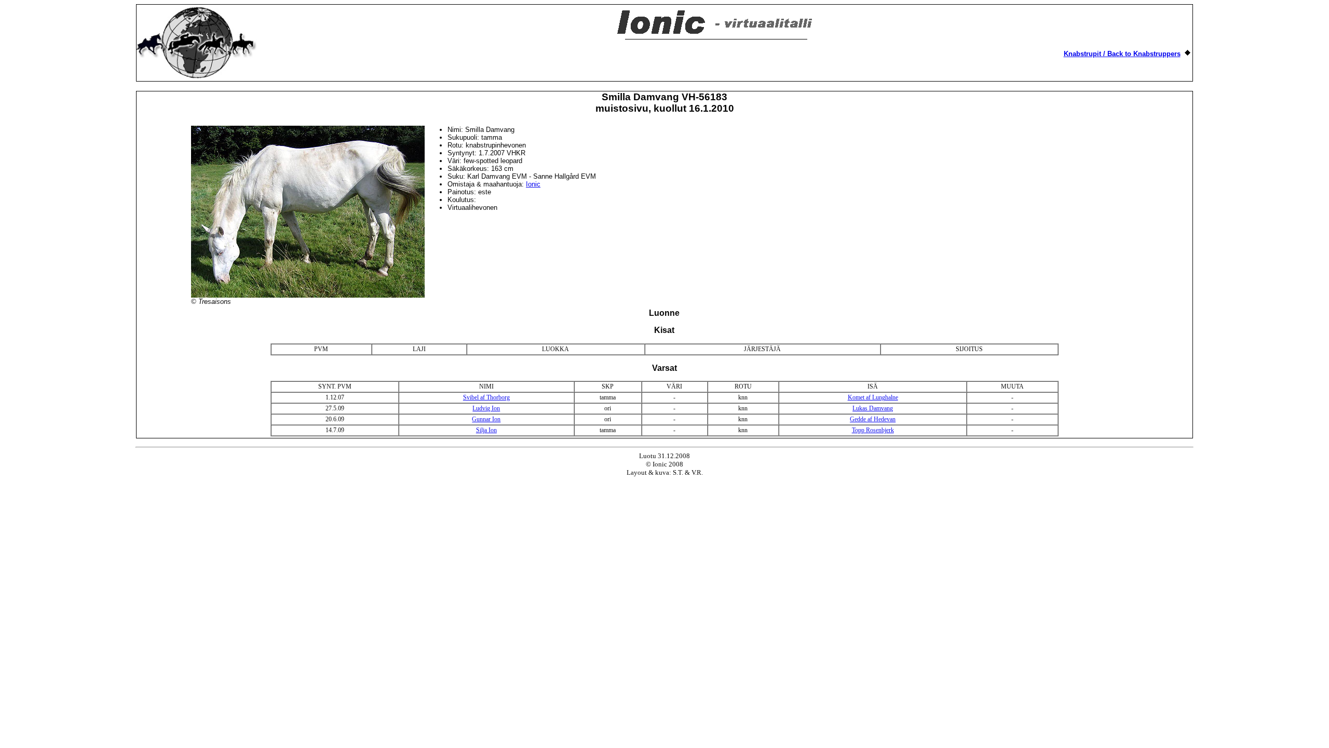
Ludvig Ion (486, 408)
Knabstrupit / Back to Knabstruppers (1122, 54)
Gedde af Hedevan (873, 419)
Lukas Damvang (872, 408)
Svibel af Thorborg (486, 397)
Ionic (533, 184)
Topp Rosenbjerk (873, 430)
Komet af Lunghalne (873, 397)
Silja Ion (486, 430)
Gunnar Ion (486, 419)
